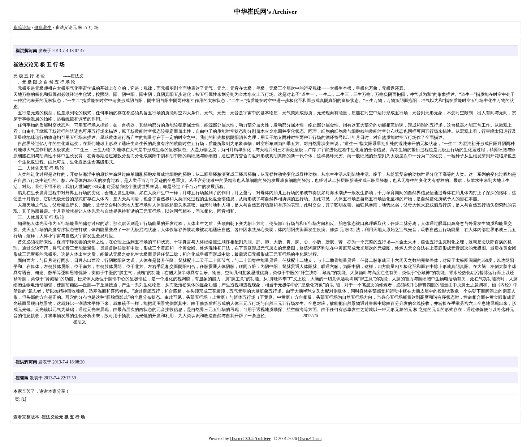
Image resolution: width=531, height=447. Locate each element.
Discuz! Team (309, 438)
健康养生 (43, 27)
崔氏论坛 (22, 27)
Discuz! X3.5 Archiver (250, 438)
